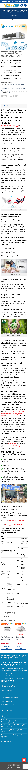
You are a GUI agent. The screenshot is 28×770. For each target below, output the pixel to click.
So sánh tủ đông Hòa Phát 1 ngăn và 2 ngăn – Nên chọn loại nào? (13, 731)
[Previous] (1, 637)
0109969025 (8, 673)
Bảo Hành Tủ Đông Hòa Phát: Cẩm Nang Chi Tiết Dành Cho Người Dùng (13, 726)
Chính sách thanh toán (7, 701)
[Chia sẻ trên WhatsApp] (2, 96)
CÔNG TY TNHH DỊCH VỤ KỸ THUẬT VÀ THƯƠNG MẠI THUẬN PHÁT (13, 414)
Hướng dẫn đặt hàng (6, 690)
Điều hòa (10, 10)
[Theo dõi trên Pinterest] (14, 681)
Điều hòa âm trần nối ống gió (14, 11)
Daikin (8, 92)
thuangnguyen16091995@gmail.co (14, 678)
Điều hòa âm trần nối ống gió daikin (11, 86)
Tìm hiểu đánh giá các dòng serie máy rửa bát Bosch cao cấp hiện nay (13, 721)
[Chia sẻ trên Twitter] (8, 96)
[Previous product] (15, 15)
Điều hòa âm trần (18, 10)
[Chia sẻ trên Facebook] (5, 96)
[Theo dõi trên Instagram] (5, 681)
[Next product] (12, 15)
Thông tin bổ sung (9, 613)
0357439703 (21, 521)
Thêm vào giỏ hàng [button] (7, 647)
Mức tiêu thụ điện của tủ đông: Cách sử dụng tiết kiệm (13, 716)
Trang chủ (4, 10)
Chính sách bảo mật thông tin (9, 705)
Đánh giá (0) (7, 616)
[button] (2, 5)
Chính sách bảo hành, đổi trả (8, 694)
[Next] (27, 637)
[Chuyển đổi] (2, 105)
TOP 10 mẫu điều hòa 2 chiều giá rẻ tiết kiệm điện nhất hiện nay (13, 736)
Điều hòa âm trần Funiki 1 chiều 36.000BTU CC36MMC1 (7, 638)
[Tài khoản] (21, 5)
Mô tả (6, 106)
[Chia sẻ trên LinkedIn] (16, 96)
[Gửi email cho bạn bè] (11, 96)
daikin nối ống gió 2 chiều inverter (10, 88)
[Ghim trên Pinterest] (14, 96)
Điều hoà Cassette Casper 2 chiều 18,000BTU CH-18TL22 (20, 638)
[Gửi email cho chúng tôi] (11, 681)
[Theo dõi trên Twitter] (8, 681)
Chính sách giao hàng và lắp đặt (9, 697)
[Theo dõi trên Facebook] (2, 681)
